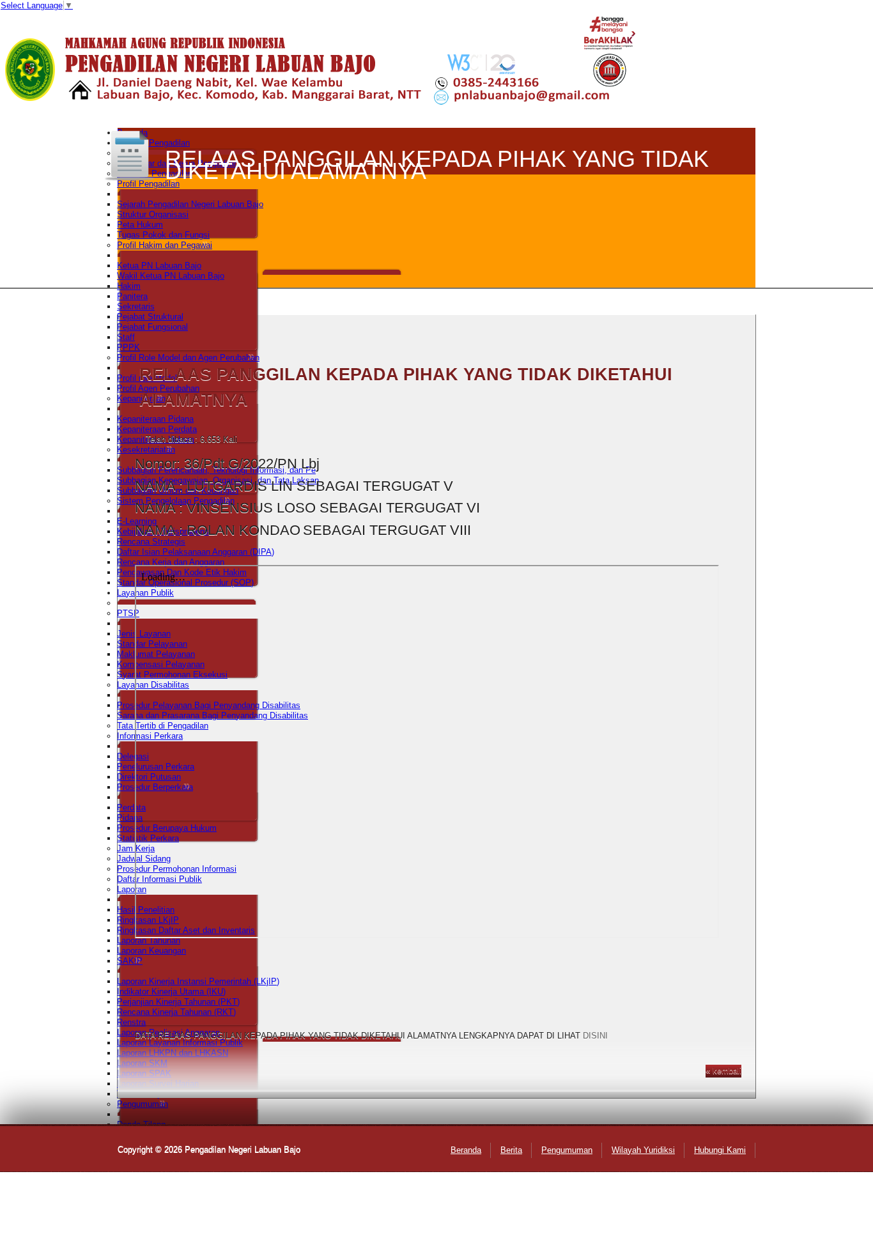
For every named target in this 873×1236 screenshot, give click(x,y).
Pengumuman (566, 1150)
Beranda (466, 1150)
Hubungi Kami (720, 1150)
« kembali (723, 1071)
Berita (511, 1150)
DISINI (595, 1035)
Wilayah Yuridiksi (643, 1150)
